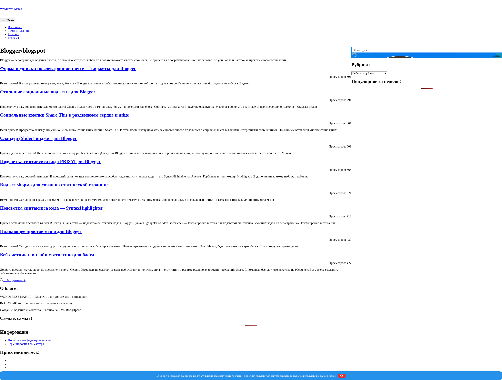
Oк (341, 375)
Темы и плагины (19, 30)
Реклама (13, 37)
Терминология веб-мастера (26, 344)
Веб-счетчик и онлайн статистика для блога (47, 254)
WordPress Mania (11, 9)
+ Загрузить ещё (14, 280)
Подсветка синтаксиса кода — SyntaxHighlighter (51, 208)
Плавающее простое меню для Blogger (41, 231)
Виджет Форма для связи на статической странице (54, 184)
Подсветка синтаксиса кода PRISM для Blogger (50, 161)
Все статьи (15, 27)
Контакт (13, 34)
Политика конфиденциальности (29, 340)
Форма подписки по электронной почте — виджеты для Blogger (68, 68)
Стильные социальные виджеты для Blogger (47, 91)
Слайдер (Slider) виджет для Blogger (38, 138)
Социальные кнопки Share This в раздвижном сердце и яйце (64, 115)
